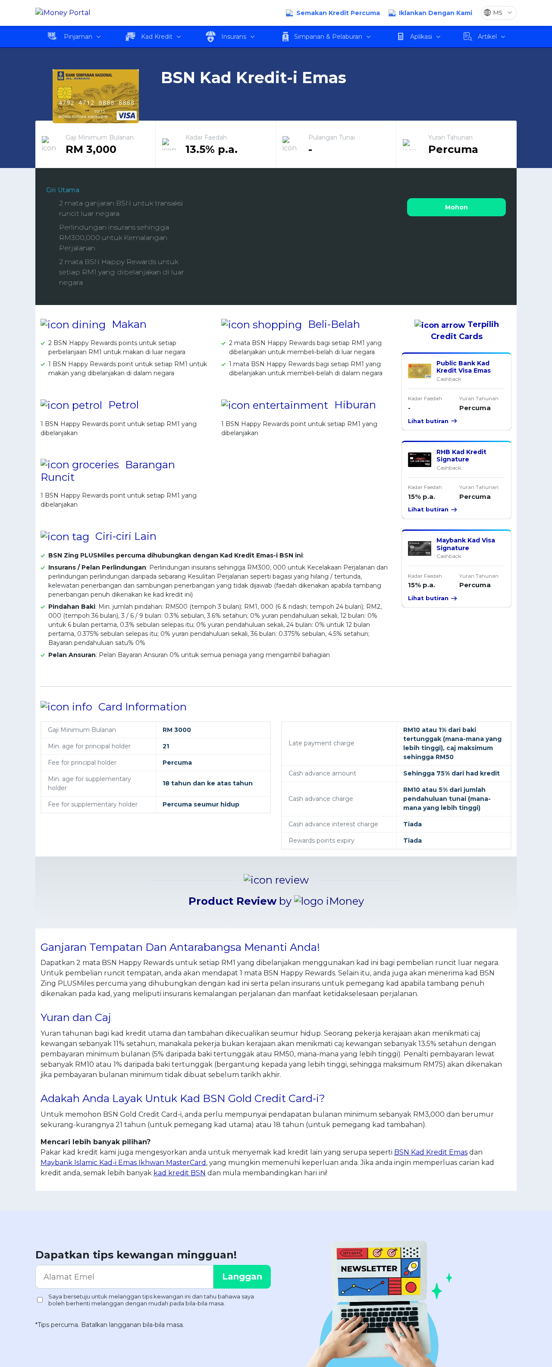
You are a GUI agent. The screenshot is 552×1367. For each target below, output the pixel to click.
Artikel (487, 36)
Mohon (456, 207)
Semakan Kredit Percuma (338, 13)
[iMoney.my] (63, 13)
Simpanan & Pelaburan (328, 36)
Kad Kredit (156, 36)
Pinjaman (78, 36)
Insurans (233, 36)
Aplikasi (421, 36)
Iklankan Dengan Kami (435, 13)
